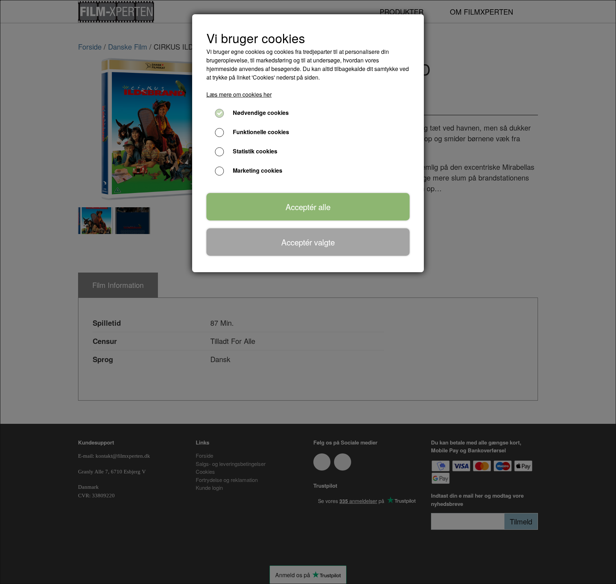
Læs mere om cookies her (239, 94)
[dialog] (308, 292)
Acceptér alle (308, 206)
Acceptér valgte (308, 242)
